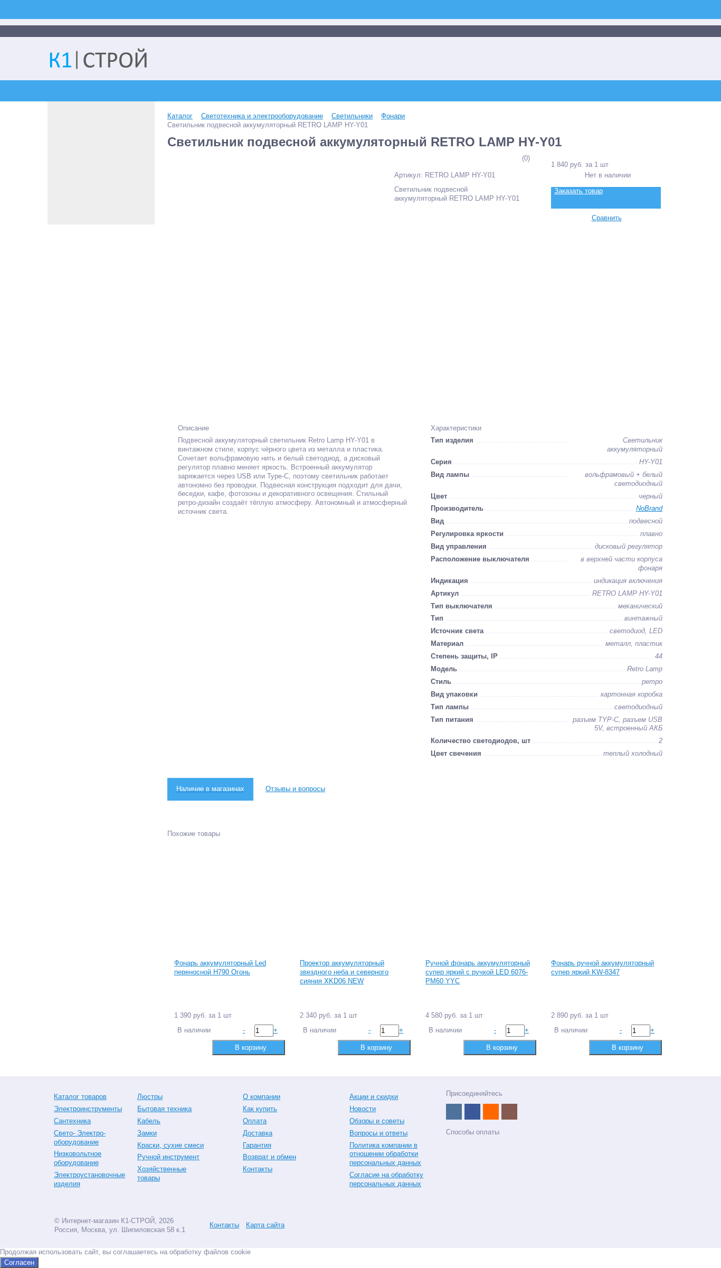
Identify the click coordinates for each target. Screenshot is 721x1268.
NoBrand (649, 508)
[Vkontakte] (454, 1112)
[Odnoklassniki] (491, 1112)
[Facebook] (472, 1112)
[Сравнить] (181, 1047)
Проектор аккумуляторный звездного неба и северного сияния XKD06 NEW (344, 972)
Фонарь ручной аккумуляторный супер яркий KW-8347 (602, 967)
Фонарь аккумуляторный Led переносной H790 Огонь (220, 967)
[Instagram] (509, 1112)
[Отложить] (198, 1047)
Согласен (19, 1262)
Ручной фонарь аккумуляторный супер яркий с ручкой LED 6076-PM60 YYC (477, 972)
